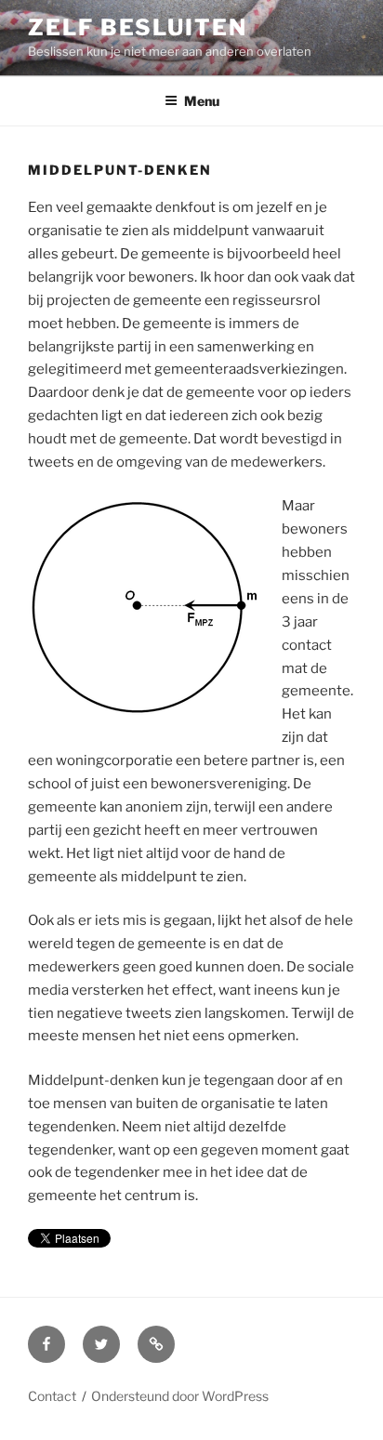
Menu (201, 101)
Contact (52, 1396)
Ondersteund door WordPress (180, 1396)
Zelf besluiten (137, 27)
